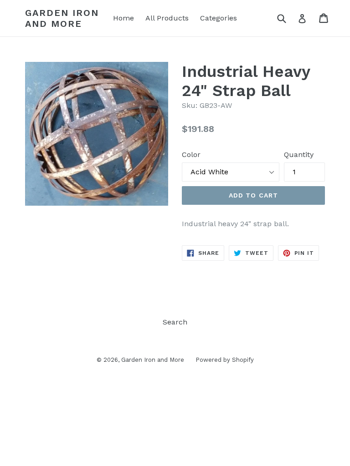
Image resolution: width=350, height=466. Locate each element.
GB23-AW (216, 105)
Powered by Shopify (225, 359)
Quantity (299, 154)
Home (123, 18)
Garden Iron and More (62, 18)
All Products (167, 18)
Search (175, 322)
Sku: (189, 105)
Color (191, 154)
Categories (218, 18)
